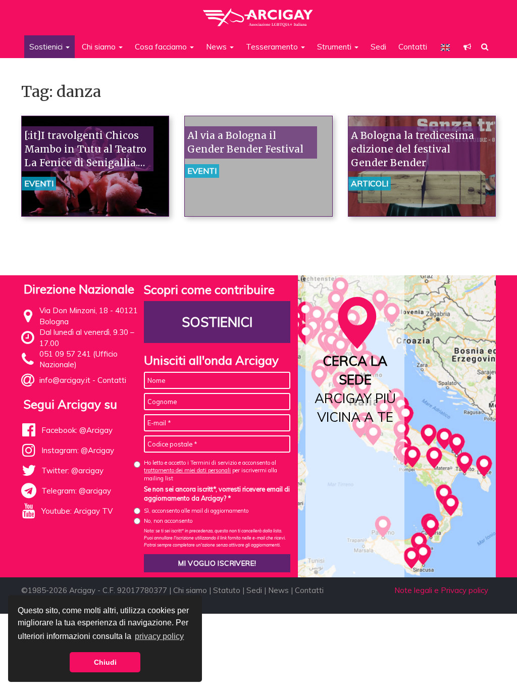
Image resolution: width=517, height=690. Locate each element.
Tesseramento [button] (273, 47)
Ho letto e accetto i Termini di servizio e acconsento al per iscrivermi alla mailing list (210, 470)
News (278, 590)
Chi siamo (190, 590)
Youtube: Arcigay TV (77, 511)
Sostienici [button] (47, 47)
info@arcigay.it (64, 380)
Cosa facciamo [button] (162, 47)
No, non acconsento (168, 520)
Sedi (378, 47)
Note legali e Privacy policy (441, 590)
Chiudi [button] (105, 662)
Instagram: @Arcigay (77, 450)
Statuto (226, 590)
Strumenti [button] (335, 47)
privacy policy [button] (159, 636)
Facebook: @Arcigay (77, 430)
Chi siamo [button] (100, 47)
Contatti (412, 47)
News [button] (217, 47)
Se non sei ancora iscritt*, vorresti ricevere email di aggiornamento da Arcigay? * (217, 493)
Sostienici (217, 322)
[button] (467, 46)
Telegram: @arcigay (76, 491)
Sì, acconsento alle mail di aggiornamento (196, 510)
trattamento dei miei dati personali (187, 470)
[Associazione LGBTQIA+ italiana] (258, 12)
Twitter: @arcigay (72, 470)
